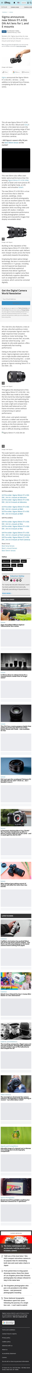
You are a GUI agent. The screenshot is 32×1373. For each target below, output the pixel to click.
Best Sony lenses (8, 546)
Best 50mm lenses (9, 550)
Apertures (6, 561)
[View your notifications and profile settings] (14, 2)
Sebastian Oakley (14, 31)
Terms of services (23, 308)
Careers (4, 1357)
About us (4, 1349)
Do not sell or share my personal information (15, 1361)
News (4, 31)
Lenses (11, 12)
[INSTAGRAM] (14, 580)
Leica (13, 565)
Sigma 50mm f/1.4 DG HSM (18, 180)
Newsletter (26, 72)
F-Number (6, 565)
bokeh (21, 187)
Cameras (4, 12)
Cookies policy (6, 1341)
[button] (2, 2)
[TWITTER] (11, 580)
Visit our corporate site (20, 1317)
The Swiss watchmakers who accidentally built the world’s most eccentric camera (17, 1248)
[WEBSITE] (17, 580)
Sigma (4, 77)
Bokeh (24, 561)
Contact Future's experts (9, 1334)
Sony (26, 125)
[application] (16, 158)
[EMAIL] (20, 580)
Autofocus (15, 561)
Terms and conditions (8, 1330)
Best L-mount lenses (9, 548)
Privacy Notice (25, 310)
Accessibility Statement (9, 1353)
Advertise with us (7, 1345)
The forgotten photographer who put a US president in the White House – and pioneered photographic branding (16, 1289)
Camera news (15, 7)
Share (6, 72)
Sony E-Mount (7, 569)
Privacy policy (6, 1338)
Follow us (17, 72)
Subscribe (24, 2)
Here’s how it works (21, 46)
